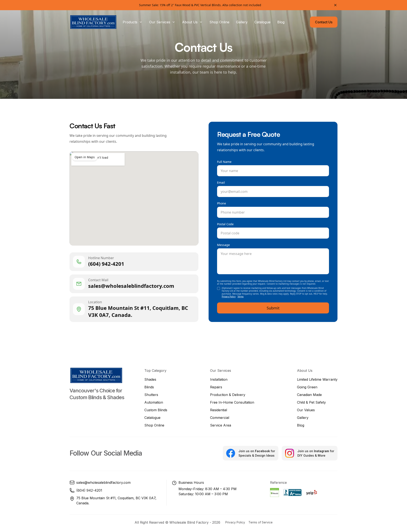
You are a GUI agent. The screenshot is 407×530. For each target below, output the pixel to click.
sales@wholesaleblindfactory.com (103, 482)
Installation (218, 379)
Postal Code (225, 224)
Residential (218, 410)
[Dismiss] (335, 5)
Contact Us (323, 22)
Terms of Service (260, 522)
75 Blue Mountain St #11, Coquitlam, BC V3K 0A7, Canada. (116, 500)
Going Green (307, 387)
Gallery (302, 417)
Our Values (306, 410)
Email (221, 182)
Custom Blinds (155, 410)
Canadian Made (309, 395)
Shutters (151, 395)
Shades (150, 379)
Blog (300, 425)
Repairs (216, 387)
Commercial (219, 417)
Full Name (224, 162)
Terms (240, 296)
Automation (153, 402)
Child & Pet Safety (311, 402)
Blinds (149, 387)
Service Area (220, 425)
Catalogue (152, 417)
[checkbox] (218, 288)
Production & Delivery (227, 395)
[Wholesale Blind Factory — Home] (93, 22)
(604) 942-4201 (89, 490)
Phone (221, 203)
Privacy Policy (229, 296)
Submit (273, 307)
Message (223, 245)
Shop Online (154, 425)
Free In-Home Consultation (232, 402)
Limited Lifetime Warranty (317, 379)
